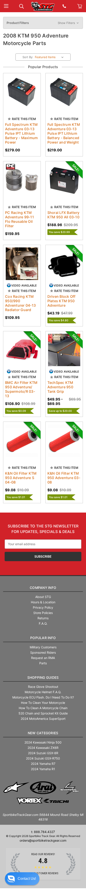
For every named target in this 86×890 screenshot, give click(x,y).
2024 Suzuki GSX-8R (43, 753)
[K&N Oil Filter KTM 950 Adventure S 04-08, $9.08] (22, 440)
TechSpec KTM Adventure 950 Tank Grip (60, 387)
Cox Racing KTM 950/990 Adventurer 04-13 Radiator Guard (20, 303)
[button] (43, 23)
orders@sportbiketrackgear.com (43, 840)
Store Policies (43, 613)
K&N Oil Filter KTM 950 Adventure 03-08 (63, 477)
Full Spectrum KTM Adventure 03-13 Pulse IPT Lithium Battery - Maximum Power (21, 133)
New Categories (43, 733)
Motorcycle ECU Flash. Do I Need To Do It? (43, 697)
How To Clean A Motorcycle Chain (43, 708)
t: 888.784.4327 (43, 832)
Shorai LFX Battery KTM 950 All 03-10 (63, 214)
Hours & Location (43, 602)
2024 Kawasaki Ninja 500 (43, 742)
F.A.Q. (43, 623)
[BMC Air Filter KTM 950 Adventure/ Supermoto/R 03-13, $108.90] (22, 350)
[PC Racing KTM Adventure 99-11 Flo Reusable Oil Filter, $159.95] (22, 180)
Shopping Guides (43, 677)
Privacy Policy (43, 607)
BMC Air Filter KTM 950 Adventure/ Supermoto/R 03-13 (21, 389)
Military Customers (43, 647)
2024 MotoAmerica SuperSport (43, 718)
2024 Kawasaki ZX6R (43, 748)
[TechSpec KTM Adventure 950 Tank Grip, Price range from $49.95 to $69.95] (64, 350)
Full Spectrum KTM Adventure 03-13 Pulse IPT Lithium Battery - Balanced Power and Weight (63, 133)
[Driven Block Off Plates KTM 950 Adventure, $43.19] (64, 263)
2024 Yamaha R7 (43, 764)
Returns (43, 618)
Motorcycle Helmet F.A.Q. (43, 692)
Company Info (43, 588)
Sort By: (27, 57)
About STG (43, 597)
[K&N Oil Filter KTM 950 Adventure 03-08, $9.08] (64, 440)
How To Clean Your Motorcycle (43, 703)
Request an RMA (43, 658)
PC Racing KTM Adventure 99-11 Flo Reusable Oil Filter (19, 219)
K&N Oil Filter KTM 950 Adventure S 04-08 (21, 477)
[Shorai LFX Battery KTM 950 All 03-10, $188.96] (64, 180)
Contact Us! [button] (27, 878)
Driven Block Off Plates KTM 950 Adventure (61, 301)
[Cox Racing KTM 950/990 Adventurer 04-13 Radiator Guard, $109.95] (22, 263)
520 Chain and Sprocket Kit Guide (43, 713)
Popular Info (43, 638)
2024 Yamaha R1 (43, 769)
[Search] (21, 6)
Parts (43, 663)
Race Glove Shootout (43, 687)
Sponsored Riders (43, 652)
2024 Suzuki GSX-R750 (43, 758)
